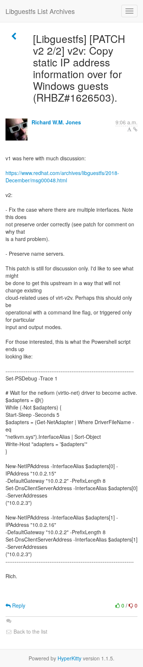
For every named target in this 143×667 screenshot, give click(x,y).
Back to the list (29, 631)
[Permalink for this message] (135, 129)
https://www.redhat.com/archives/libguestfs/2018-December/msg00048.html (62, 176)
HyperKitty (69, 658)
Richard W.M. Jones (56, 122)
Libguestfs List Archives (40, 11)
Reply (18, 605)
